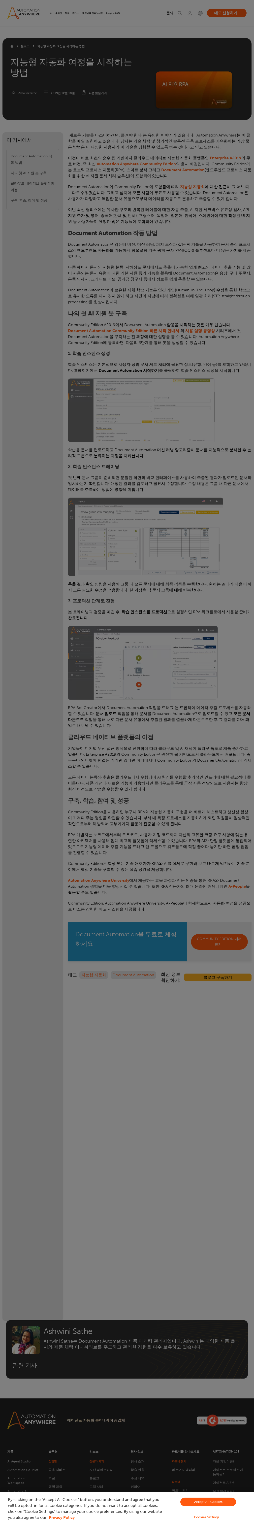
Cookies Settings (206, 1517)
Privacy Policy (62, 1517)
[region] (127, 1507)
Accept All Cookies (208, 1502)
